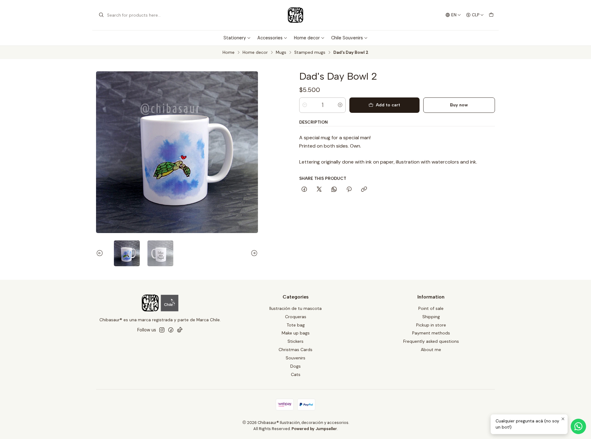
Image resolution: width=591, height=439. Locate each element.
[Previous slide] (100, 253)
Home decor (307, 38)
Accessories (270, 38)
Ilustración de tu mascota (295, 308)
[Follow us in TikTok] (180, 330)
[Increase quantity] (340, 105)
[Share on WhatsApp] (334, 189)
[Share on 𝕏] (319, 189)
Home (229, 52)
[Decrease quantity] (305, 105)
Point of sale (431, 308)
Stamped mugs (309, 52)
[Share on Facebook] (304, 189)
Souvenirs (295, 358)
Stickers (295, 341)
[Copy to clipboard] (364, 189)
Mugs (281, 52)
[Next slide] (253, 253)
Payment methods (431, 333)
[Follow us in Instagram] (162, 330)
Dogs (295, 366)
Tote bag (296, 325)
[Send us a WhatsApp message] (578, 426)
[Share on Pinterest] (349, 189)
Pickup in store (431, 325)
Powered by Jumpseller (314, 428)
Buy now (459, 105)
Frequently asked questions (431, 341)
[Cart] (491, 15)
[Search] (101, 15)
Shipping (431, 316)
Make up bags (296, 333)
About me (431, 349)
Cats (295, 374)
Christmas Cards (295, 349)
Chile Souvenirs (347, 38)
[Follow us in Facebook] (171, 330)
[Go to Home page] (295, 15)
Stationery (234, 38)
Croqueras (295, 316)
